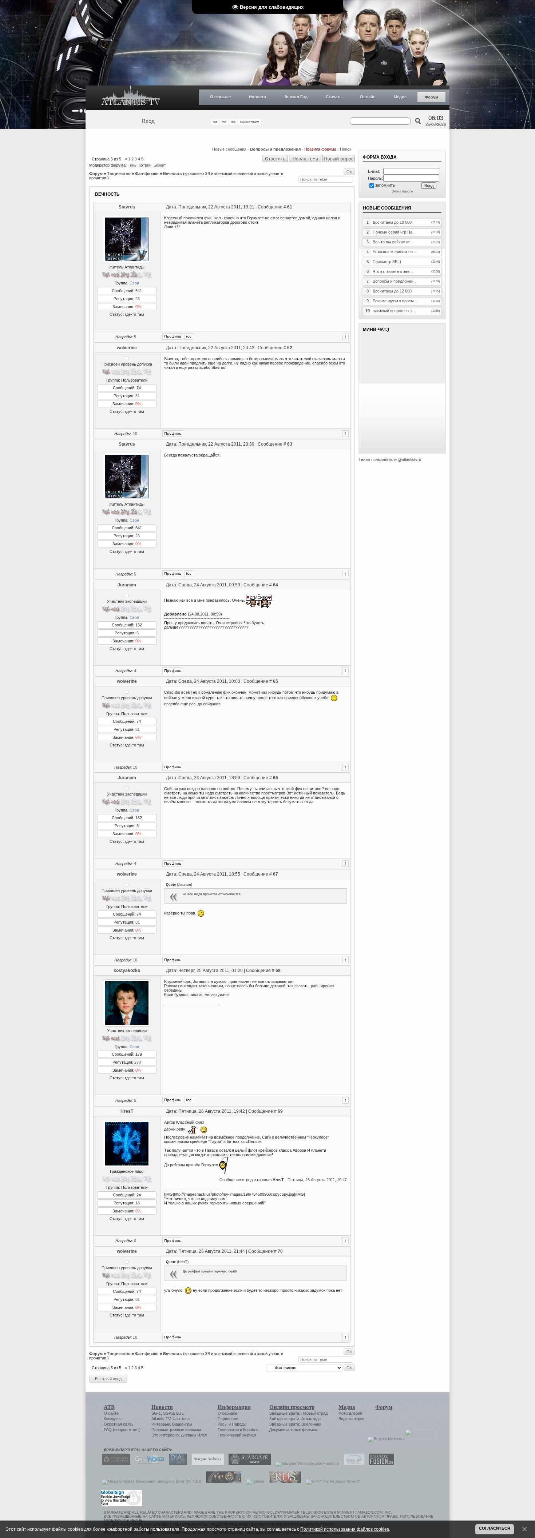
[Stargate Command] (114, 1463)
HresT (126, 1111)
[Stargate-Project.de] (352, 1463)
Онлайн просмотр (291, 1407)
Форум (431, 97)
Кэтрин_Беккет (152, 165)
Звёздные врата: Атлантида (295, 1419)
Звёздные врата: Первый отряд (298, 1413)
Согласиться (494, 1528)
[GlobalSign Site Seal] (121, 1505)
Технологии (228, 1429)
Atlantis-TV (160, 1419)
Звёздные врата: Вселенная (295, 1424)
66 (275, 777)
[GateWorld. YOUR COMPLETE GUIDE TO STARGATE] (147, 1463)
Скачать (334, 97)
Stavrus (127, 207)
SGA (167, 1413)
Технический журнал (237, 1435)
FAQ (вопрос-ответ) (122, 1429)
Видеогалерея (351, 1419)
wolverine (127, 347)
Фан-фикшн (147, 173)
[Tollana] (253, 1481)
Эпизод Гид (296, 97)
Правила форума (320, 149)
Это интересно (165, 1435)
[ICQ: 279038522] (188, 1100)
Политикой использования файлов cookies (344, 1529)
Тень (132, 165)
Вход (148, 121)
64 (275, 584)
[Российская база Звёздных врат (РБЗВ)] (221, 1481)
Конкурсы (113, 1419)
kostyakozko (127, 970)
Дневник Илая (194, 1435)
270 (137, 1062)
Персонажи (228, 1419)
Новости (257, 97)
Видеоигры (182, 1424)
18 (137, 1203)
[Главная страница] (131, 97)
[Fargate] (283, 1481)
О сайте (111, 1413)
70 (280, 1251)
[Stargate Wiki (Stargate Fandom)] (305, 1463)
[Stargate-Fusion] (379, 1463)
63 (289, 444)
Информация (234, 1407)
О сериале (220, 97)
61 (289, 207)
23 (137, 298)
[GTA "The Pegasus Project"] (331, 1481)
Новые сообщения (229, 149)
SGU (180, 1413)
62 (289, 347)
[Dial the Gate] (176, 1463)
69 (280, 1111)
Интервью (160, 1424)
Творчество (119, 173)
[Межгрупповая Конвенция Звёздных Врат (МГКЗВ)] (149, 1481)
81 (137, 396)
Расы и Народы (232, 1424)
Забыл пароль (402, 191)
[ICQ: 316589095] (188, 336)
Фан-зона (181, 1419)
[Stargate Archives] (206, 1463)
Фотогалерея (350, 1413)
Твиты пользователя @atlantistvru (389, 459)
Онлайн (368, 97)
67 (275, 874)
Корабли (250, 1429)
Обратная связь (119, 1424)
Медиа (400, 97)
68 (278, 970)
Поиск (345, 149)
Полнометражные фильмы (176, 1429)
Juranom (127, 584)
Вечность (172, 173)
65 (275, 681)
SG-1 (156, 1413)
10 (135, 433)
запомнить (385, 185)
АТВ (109, 1407)
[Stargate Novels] (248, 1463)
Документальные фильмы (293, 1429)
